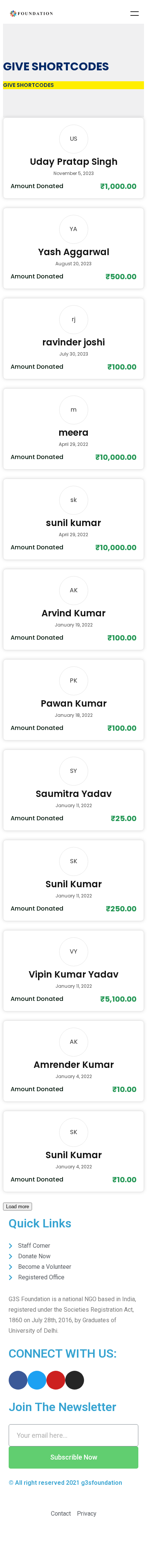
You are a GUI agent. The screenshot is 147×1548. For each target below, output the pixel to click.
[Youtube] (55, 1380)
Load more (17, 1206)
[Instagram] (74, 1380)
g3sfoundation (101, 1482)
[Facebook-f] (18, 1380)
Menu (134, 13)
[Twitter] (37, 1380)
